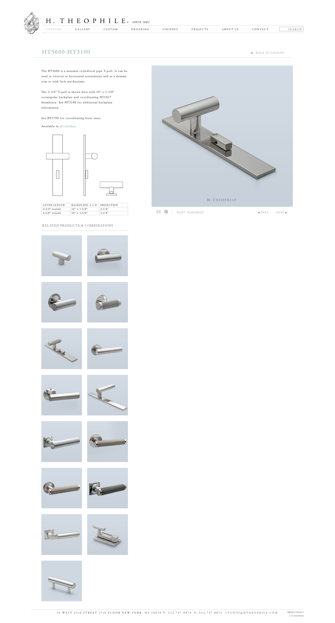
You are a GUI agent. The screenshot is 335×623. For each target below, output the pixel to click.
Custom (111, 29)
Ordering (140, 29)
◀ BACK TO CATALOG (267, 52)
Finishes (170, 29)
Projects (200, 29)
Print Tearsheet (190, 212)
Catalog (54, 29)
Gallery (82, 29)
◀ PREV (263, 212)
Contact (260, 29)
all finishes (68, 126)
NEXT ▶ (282, 212)
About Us (230, 29)
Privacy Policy (295, 612)
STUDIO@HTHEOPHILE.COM (251, 613)
